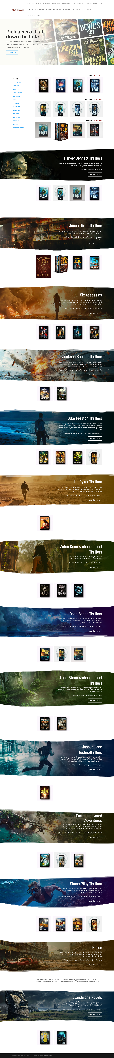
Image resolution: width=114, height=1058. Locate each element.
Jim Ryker (15, 124)
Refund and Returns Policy (53, 9)
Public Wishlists (39, 9)
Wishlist (78, 9)
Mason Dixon (16, 89)
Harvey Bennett (17, 82)
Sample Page (66, 9)
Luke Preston (16, 96)
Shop (73, 9)
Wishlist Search (86, 9)
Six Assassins (16, 107)
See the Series (94, 174)
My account (30, 9)
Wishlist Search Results (33, 16)
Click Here (12, 53)
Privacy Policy (48, 1055)
